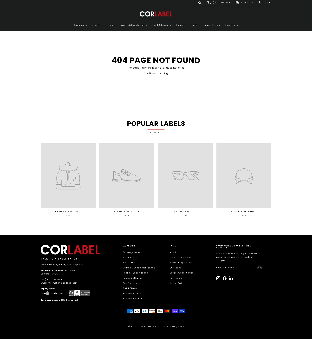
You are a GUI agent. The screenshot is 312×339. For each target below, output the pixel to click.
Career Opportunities (181, 272)
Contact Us (175, 278)
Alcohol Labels (131, 257)
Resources (230, 25)
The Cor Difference (180, 257)
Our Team (175, 267)
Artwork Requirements (181, 262)
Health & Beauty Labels (135, 272)
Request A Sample (133, 298)
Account (266, 2)
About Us (174, 252)
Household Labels (133, 278)
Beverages (79, 25)
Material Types (212, 25)
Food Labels (129, 262)
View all (156, 132)
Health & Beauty (160, 25)
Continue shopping (156, 73)
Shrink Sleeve (130, 288)
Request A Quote (132, 293)
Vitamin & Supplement (133, 25)
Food (110, 25)
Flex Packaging (131, 283)
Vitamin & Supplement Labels (139, 267)
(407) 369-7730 (53, 279)
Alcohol (96, 25)
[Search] (202, 2)
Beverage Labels (132, 252)
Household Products (186, 25)
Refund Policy (176, 283)
